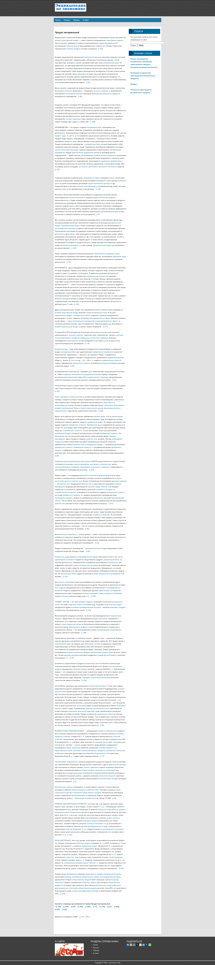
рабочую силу (77, 481)
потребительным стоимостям (97, 276)
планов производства (81, 464)
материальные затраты (112, 874)
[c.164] (100, 49)
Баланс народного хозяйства (65, 397)
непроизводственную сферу (106, 321)
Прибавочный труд (94, 425)
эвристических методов (117, 764)
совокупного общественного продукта (87, 793)
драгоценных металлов (63, 91)
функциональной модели (69, 245)
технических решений (107, 776)
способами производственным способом (86, 607)
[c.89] (114, 798)
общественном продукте (82, 880)
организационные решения (111, 211)
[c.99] (73, 907)
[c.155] (65, 576)
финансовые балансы (112, 408)
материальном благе (111, 560)
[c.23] (69, 262)
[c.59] (88, 551)
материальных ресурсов (104, 885)
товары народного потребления (110, 593)
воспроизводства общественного (109, 630)
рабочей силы (79, 444)
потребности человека (104, 489)
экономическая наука (111, 63)
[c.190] (80, 907)
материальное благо (92, 144)
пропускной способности (108, 167)
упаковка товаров (105, 748)
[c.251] (111, 503)
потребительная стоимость (111, 360)
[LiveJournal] (146, 944)
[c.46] (114, 380)
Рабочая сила (106, 487)
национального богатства (106, 714)
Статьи (57, 20)
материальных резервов (73, 863)
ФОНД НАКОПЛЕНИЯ (63, 840)
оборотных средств (83, 843)
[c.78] (87, 343)
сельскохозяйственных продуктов (67, 467)
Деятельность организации (65, 582)
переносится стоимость (81, 363)
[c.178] (102, 907)
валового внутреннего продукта (78, 652)
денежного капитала (89, 475)
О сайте (85, 20)
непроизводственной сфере (87, 557)
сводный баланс (61, 411)
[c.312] (121, 868)
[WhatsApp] (149, 944)
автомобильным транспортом (79, 461)
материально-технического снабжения (94, 467)
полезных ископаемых (95, 823)
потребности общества (101, 515)
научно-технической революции (66, 150)
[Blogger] (140, 944)
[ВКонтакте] (128, 944)
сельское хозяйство (76, 335)
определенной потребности (102, 352)
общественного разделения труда (106, 254)
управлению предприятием (111, 161)
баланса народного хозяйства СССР (85, 790)
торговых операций (90, 593)
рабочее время (99, 416)
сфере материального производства (87, 565)
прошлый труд (71, 46)
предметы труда (71, 141)
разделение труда (93, 711)
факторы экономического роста (97, 708)
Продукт (133, 84)
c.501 (87, 917)
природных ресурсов (90, 821)
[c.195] (93, 596)
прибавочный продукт (63, 433)
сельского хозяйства (100, 91)
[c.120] (73, 248)
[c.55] (88, 82)
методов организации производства (80, 773)
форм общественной (80, 74)
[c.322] (91, 470)
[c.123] (62, 894)
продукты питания (61, 596)
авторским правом (80, 669)
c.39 (81, 917)
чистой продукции (109, 341)
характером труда (119, 256)
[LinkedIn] (143, 944)
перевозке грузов (101, 742)
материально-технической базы (107, 770)
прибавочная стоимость (77, 425)
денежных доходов (62, 298)
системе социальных (73, 119)
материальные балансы (100, 652)
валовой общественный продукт (66, 40)
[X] (137, 944)
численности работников (88, 167)
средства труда (104, 475)
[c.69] (102, 725)
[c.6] (74, 781)
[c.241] (69, 835)
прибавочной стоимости (109, 433)
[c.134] (98, 189)
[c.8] (98, 214)
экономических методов (109, 779)
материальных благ (94, 127)
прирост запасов (89, 863)
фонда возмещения (68, 874)
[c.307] (57, 391)
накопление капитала (76, 711)
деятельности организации (65, 234)
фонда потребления (86, 798)
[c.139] (76, 304)
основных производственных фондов (85, 891)
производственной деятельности (95, 753)
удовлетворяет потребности (65, 560)
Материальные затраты (63, 787)
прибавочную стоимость (116, 492)
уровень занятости (113, 818)
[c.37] (102, 756)
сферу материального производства (81, 321)
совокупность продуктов (111, 94)
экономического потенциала (112, 829)
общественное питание (63, 750)
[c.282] (57, 909)
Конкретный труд (61, 349)
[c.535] (100, 411)
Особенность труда (62, 557)
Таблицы (76, 20)
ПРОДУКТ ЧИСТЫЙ (62, 602)
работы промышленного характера (95, 377)
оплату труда (66, 624)
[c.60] (64, 909)
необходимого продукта (63, 498)
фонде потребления (73, 877)
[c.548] (87, 907)
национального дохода (98, 332)
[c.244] (66, 907)
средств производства (107, 43)
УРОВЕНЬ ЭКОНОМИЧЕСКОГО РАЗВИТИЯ (71, 804)
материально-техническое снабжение (94, 338)
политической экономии (93, 57)
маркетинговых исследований (109, 590)
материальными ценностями (66, 377)
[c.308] (116, 907)
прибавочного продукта (71, 495)
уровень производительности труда (94, 826)
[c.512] (88, 610)
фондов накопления (99, 618)
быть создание (60, 588)
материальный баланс (70, 408)
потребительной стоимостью (65, 492)
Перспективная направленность (66, 762)
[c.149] (58, 907)
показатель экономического (107, 731)
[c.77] (95, 907)
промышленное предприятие (82, 152)
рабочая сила (92, 439)
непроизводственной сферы (99, 318)
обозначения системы (92, 644)
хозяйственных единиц (114, 40)
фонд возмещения (79, 795)
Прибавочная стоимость (82, 447)
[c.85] (87, 529)
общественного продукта (78, 627)
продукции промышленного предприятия (78, 374)
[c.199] (83, 633)
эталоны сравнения (91, 767)
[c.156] (92, 122)
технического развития (107, 197)
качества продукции (73, 829)
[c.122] (57, 169)
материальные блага (99, 313)
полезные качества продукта (86, 186)
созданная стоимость (76, 604)
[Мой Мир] (134, 944)
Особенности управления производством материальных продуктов (142, 75)
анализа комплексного (77, 197)
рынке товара (95, 487)
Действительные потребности (66, 534)
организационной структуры (65, 228)
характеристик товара (91, 178)
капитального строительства (100, 464)
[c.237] (105, 327)
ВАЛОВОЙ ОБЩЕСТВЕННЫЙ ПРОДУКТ (69, 731)
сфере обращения (73, 748)
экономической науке (63, 644)
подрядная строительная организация (96, 677)
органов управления (108, 155)
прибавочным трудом (95, 422)
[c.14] (72, 658)
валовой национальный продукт (66, 327)
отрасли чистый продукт (113, 604)
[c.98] (57, 456)
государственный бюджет (106, 655)
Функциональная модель (70, 225)
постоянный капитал (62, 481)
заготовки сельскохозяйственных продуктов (89, 750)
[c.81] (72, 366)
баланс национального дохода (92, 408)
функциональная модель (102, 245)
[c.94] (80, 96)
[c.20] (109, 907)
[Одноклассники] (131, 944)
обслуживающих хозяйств (90, 155)
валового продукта (73, 49)
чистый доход (78, 624)
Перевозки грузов (61, 461)
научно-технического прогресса (99, 183)
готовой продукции (116, 857)
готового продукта (88, 770)
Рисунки (67, 20)
